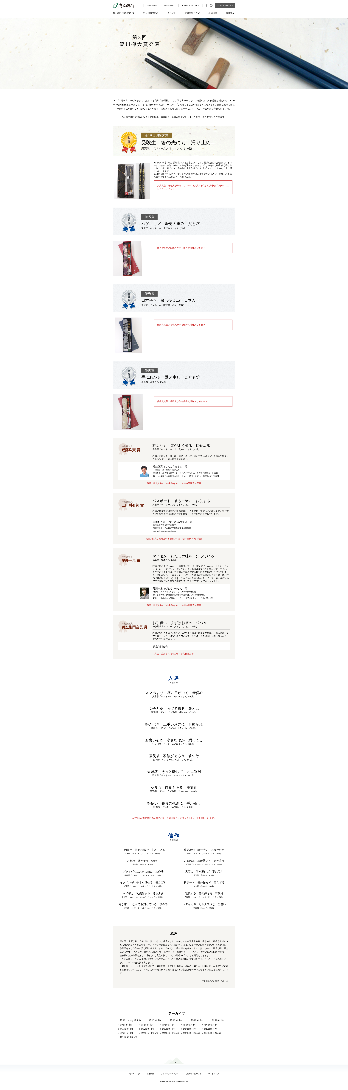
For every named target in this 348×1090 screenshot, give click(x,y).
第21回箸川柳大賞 (128, 1037)
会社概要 (230, 13)
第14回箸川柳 (189, 1029)
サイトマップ (213, 1074)
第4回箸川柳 (197, 1020)
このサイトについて (193, 1074)
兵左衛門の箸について (124, 13)
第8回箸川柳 (168, 1024)
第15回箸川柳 (210, 1029)
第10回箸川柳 (210, 1024)
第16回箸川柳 (126, 1033)
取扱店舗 (213, 13)
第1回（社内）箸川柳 (130, 1020)
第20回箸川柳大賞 (212, 1033)
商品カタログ (169, 5)
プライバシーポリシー (169, 1074)
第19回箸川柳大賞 (191, 1033)
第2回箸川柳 (155, 1020)
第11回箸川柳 (126, 1029)
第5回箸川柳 (218, 1020)
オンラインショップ (225, 5)
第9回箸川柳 (189, 1024)
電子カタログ (134, 1074)
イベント (171, 13)
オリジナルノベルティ (190, 5)
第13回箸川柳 (168, 1029)
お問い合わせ (152, 5)
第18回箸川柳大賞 (170, 1033)
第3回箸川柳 (176, 1020)
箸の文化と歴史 (192, 13)
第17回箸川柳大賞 (149, 1033)
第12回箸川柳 (147, 1029)
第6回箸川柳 (126, 1024)
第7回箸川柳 (147, 1024)
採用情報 (150, 1074)
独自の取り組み (151, 13)
